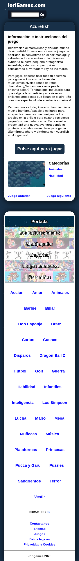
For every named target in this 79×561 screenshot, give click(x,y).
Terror (55, 481)
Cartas (28, 340)
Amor (37, 292)
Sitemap (40, 528)
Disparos (22, 355)
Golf (39, 371)
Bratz (56, 324)
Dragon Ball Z (52, 355)
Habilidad (56, 175)
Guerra (58, 371)
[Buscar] (42, 14)
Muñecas (28, 434)
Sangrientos (29, 481)
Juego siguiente (59, 195)
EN (48, 512)
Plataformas (25, 450)
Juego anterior (19, 195)
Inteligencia (23, 402)
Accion (16, 292)
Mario (40, 418)
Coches (50, 340)
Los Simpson (54, 402)
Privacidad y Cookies (39, 544)
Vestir (39, 497)
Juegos (39, 534)
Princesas (55, 450)
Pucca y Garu (28, 465)
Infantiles (52, 387)
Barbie (30, 308)
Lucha (20, 418)
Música (52, 434)
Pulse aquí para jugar (39, 148)
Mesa (59, 418)
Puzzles (56, 465)
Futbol (20, 371)
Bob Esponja (30, 324)
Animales (56, 169)
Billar (50, 308)
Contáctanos (39, 523)
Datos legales (39, 539)
